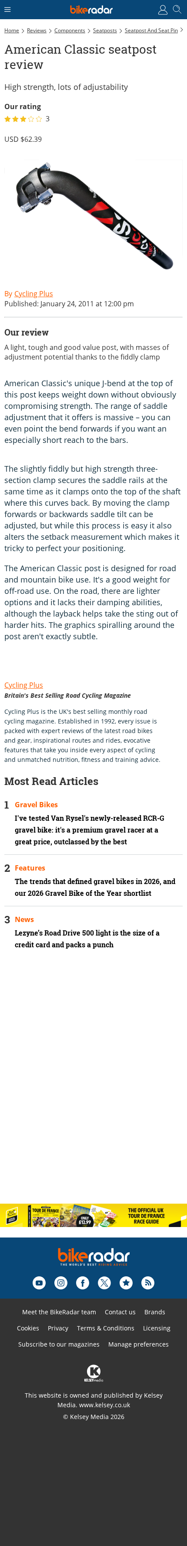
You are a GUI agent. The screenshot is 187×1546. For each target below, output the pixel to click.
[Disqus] (93, 1084)
